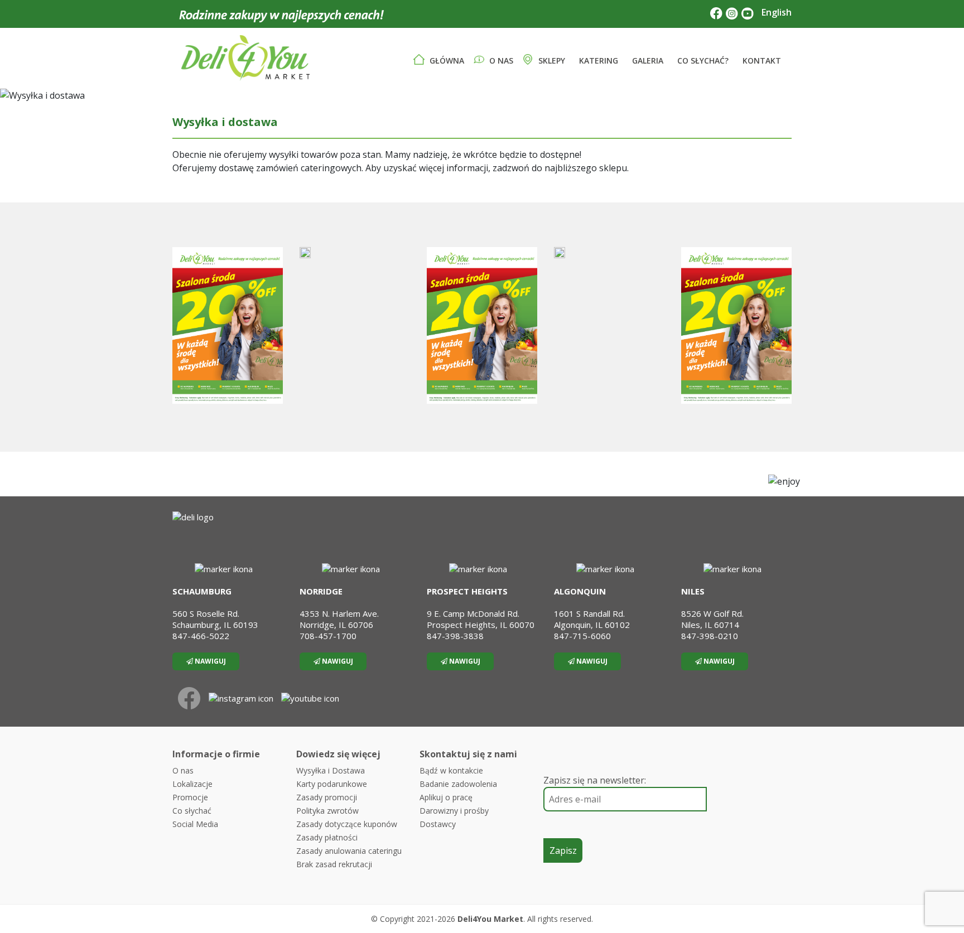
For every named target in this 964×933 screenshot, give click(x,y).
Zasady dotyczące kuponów (346, 824)
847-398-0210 (709, 635)
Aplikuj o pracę (446, 797)
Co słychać (191, 810)
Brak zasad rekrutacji (334, 864)
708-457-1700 (328, 635)
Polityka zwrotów (327, 810)
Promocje (190, 797)
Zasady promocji (326, 797)
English (776, 12)
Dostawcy (438, 824)
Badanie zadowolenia (458, 784)
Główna (445, 60)
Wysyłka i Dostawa (330, 770)
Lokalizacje (192, 784)
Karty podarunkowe (331, 784)
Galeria (646, 60)
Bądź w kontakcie (451, 770)
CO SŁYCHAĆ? (702, 60)
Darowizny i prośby (454, 810)
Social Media (195, 824)
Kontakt (760, 60)
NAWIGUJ (209, 661)
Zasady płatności (327, 837)
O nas (500, 60)
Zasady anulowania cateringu (349, 850)
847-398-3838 (455, 635)
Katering (597, 60)
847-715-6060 (582, 635)
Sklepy (550, 60)
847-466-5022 (200, 635)
